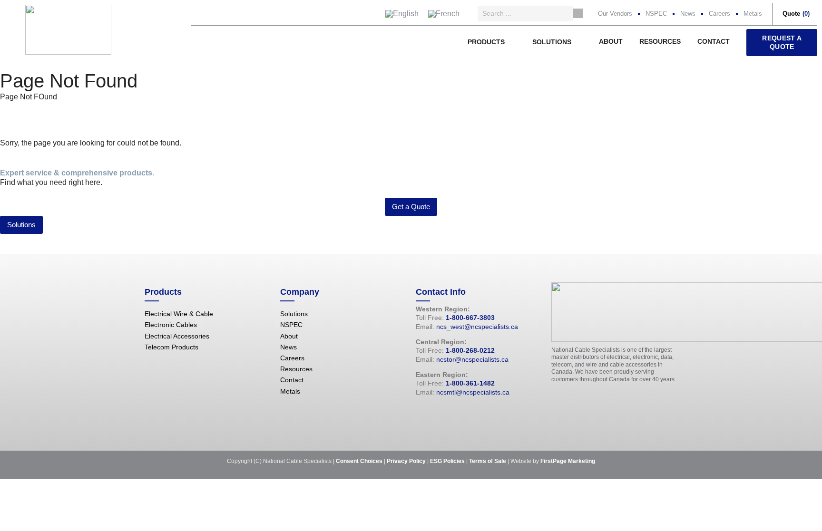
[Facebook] (420, 412)
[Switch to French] (443, 13)
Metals (753, 13)
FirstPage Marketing (567, 461)
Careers (719, 13)
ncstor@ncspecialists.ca (472, 359)
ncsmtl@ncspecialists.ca (472, 392)
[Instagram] (449, 412)
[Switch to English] (402, 13)
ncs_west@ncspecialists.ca (477, 326)
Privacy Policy (406, 461)
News (687, 13)
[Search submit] (578, 13)
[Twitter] (435, 412)
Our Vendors (615, 13)
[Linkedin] (463, 412)
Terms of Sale (487, 461)
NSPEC (656, 13)
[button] (491, 42)
